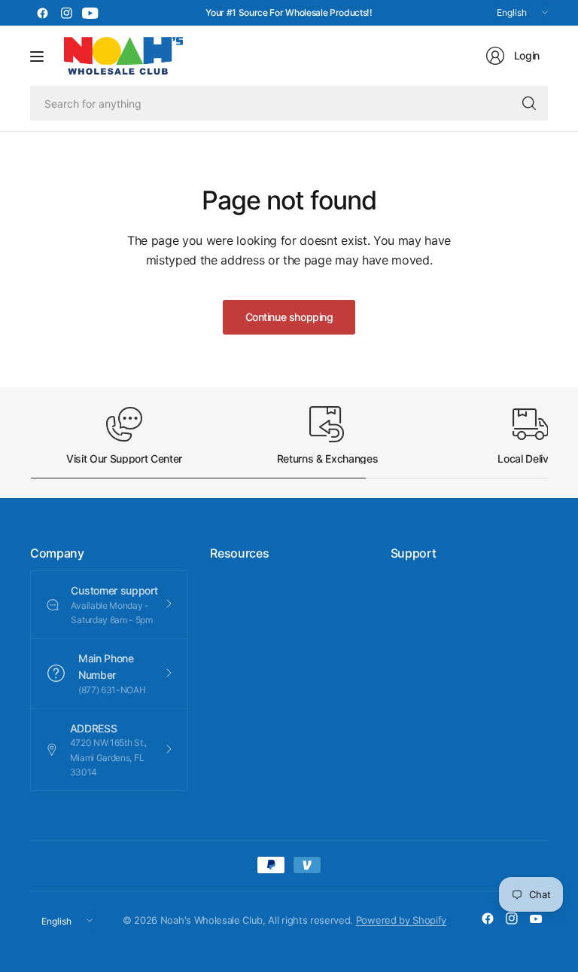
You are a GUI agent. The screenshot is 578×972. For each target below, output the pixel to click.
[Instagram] (66, 13)
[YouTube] (90, 13)
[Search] (529, 103)
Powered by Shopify (401, 920)
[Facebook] (42, 13)
